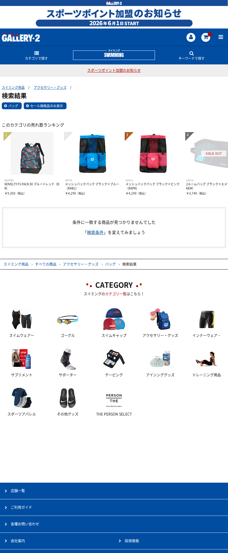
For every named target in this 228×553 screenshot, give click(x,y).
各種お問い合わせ (25, 524)
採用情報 (132, 541)
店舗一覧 (18, 490)
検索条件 (95, 232)
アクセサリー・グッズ (50, 87)
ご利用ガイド (21, 507)
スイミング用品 (13, 87)
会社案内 (18, 541)
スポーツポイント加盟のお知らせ (114, 70)
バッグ (13, 105)
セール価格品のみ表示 (46, 105)
